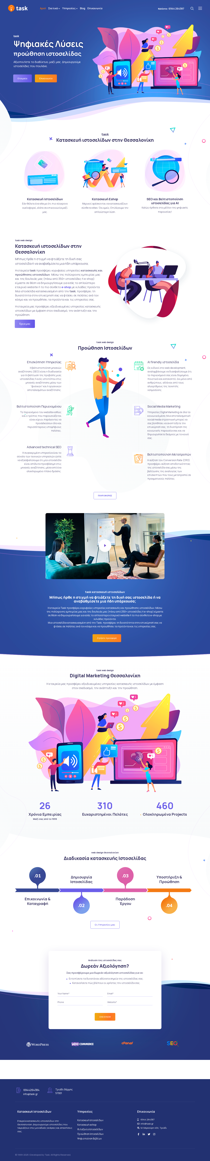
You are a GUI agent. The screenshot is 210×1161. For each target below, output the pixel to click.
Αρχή (43, 8)
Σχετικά (53, 8)
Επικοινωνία (94, 8)
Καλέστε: (171, 8)
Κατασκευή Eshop (105, 199)
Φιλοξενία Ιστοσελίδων (90, 1129)
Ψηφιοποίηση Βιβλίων (89, 1138)
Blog (82, 8)
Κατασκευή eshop (87, 1125)
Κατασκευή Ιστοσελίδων (45, 199)
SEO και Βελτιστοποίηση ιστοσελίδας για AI (165, 201)
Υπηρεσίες (68, 8)
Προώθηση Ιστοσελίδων (90, 1134)
